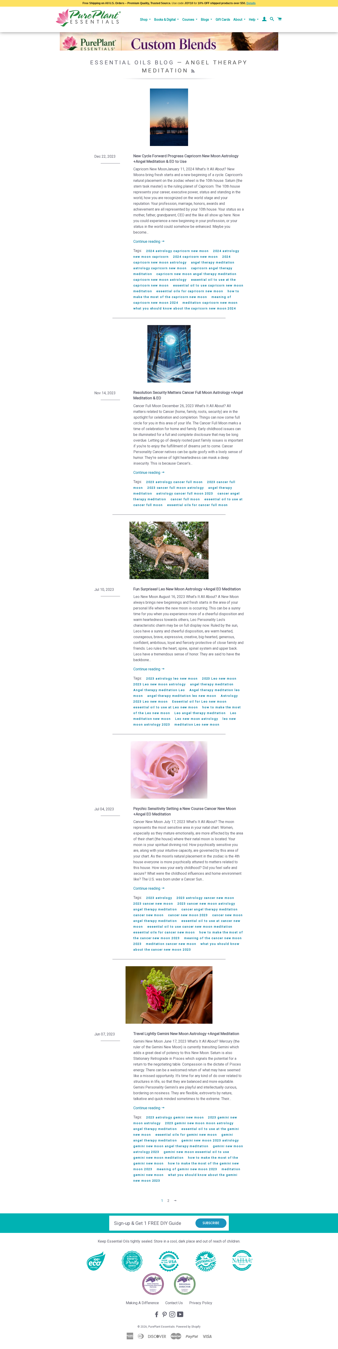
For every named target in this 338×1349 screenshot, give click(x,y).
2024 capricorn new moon (195, 256)
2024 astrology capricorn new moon (177, 251)
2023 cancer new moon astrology (206, 903)
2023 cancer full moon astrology (175, 487)
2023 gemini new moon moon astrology (199, 1123)
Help (252, 19)
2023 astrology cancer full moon (174, 482)
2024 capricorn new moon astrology (182, 259)
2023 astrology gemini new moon (175, 1117)
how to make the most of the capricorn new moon (186, 294)
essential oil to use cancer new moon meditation (190, 926)
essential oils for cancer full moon (197, 505)
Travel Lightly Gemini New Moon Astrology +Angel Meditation (186, 1033)
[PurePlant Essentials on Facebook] (157, 1314)
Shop (144, 19)
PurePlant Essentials (161, 1326)
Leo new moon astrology (196, 718)
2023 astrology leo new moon (172, 678)
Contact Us (174, 1303)
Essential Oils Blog (132, 62)
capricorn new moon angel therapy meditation (196, 274)
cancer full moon (185, 499)
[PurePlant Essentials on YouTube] (180, 1314)
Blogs (205, 19)
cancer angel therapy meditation (209, 909)
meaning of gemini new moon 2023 (187, 1169)
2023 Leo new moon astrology (159, 684)
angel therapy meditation (213, 262)
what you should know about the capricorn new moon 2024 (184, 308)
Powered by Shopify (188, 1326)
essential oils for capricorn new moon (189, 291)
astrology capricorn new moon (160, 268)
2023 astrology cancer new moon (205, 898)
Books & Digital (165, 19)
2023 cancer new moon (153, 903)
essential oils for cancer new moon (164, 932)
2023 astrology (159, 898)
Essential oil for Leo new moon (199, 701)
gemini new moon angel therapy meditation (171, 1146)
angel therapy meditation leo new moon (181, 695)
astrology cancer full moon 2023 (184, 493)
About (238, 19)
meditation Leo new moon (197, 724)
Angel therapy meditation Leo (159, 690)
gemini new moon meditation (158, 1157)
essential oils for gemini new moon (186, 1134)
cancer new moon (148, 915)
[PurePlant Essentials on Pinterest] (164, 1314)
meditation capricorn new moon (210, 302)
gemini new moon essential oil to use (196, 1152)
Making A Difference (142, 1303)
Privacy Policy (200, 1303)
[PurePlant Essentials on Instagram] (172, 1314)
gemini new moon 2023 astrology (210, 1140)
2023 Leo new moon (219, 678)
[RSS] (193, 71)
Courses (188, 19)
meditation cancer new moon (171, 944)
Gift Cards (223, 19)
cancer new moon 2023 (188, 915)
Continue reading (147, 241)
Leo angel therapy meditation (200, 713)
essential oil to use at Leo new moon (165, 707)
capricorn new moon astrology (160, 279)
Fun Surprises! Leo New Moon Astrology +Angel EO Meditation (187, 589)
